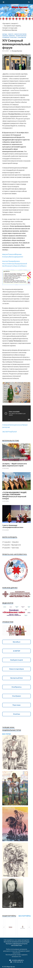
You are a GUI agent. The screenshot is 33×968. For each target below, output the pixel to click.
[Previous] (6, 392)
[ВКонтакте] (13, 16)
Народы (4, 34)
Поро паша (16, 705)
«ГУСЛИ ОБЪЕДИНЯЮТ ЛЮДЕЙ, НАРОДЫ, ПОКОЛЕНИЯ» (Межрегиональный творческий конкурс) (14, 495)
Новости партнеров (20, 34)
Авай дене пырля (16, 660)
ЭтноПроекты (16, 687)
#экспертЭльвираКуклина (11, 261)
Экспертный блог (21, 35)
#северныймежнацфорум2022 (12, 257)
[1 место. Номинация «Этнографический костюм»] (16, 523)
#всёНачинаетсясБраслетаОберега (14, 266)
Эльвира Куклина (17, 51)
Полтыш (6, 875)
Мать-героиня (8, 906)
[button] (4, 927)
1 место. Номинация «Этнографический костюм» (12, 526)
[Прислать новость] (29, 16)
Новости (10, 34)
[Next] (27, 392)
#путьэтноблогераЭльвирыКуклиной (14, 263)
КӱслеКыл (16, 642)
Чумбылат (6, 839)
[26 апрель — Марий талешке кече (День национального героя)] (16, 461)
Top (31, 965)
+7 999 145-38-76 (17, 962)
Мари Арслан (19, 7)
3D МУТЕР (16, 651)
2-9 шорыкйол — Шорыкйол (10, 542)
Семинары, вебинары (8, 35)
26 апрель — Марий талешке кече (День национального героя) (14, 465)
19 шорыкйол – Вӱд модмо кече (11, 545)
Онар (5, 768)
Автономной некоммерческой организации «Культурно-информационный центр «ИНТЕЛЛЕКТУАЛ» (16, 943)
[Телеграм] (10, 16)
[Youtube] (19, 16)
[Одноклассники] (22, 16)
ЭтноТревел (16, 696)
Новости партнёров (16, 669)
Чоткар (5, 804)
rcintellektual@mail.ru (17, 960)
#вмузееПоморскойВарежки (12, 254)
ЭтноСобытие (22, 37)
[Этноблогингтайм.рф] (26, 16)
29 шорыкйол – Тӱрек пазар (10, 547)
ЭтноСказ (16, 714)
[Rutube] (16, 16)
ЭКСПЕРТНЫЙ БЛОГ (9, 432)
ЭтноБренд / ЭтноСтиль (9, 37)
